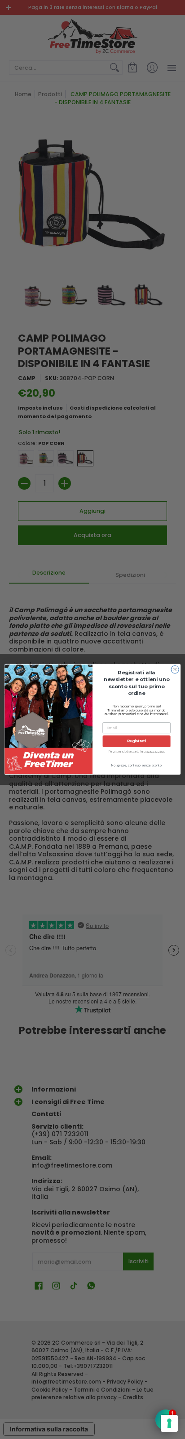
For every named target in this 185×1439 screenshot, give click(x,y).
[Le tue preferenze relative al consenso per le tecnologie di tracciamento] (169, 1423)
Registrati (136, 741)
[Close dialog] (175, 669)
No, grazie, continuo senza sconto (136, 765)
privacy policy (154, 751)
